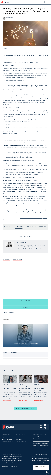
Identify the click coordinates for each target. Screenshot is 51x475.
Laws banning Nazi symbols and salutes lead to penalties (25, 390)
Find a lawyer (25, 307)
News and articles (6, 444)
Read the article (7, 400)
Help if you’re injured (7, 439)
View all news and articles (25, 408)
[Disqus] (25, 279)
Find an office (25, 304)
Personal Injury (17, 259)
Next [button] (27, 403)
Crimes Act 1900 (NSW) (30, 68)
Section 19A (6, 89)
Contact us (18, 444)
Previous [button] (24, 403)
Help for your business (7, 441)
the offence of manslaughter (17, 111)
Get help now (25, 300)
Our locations (19, 437)
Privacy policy (5, 466)
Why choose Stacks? (21, 441)
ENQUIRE (41, 2)
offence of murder (10, 68)
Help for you (5, 437)
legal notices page (19, 228)
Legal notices (14, 466)
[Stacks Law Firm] (5, 2)
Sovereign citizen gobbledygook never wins (40, 390)
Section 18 (5, 73)
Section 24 (5, 131)
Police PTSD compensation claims (41, 445)
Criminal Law (6, 259)
